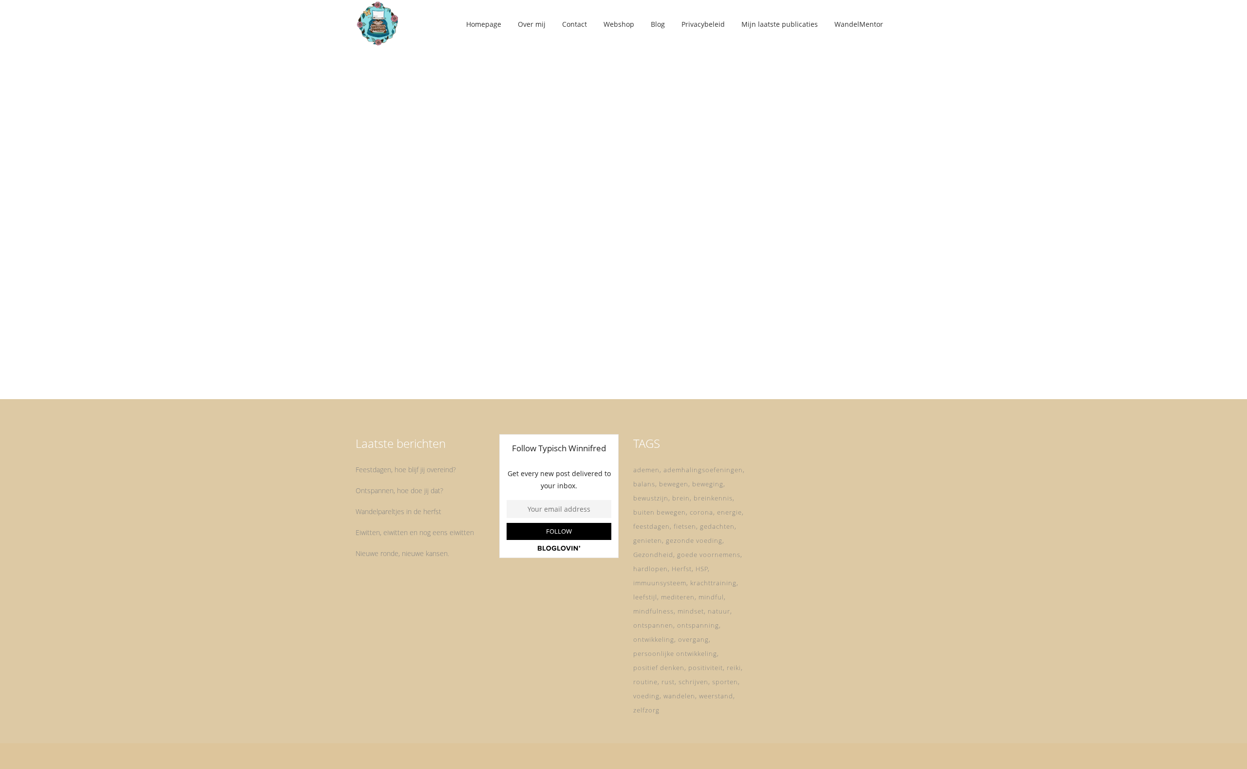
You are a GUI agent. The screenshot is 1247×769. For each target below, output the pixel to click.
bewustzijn (650, 498)
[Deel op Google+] (446, 362)
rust (668, 681)
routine (645, 681)
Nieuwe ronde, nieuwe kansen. (402, 553)
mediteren (678, 597)
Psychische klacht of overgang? (438, 248)
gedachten (717, 526)
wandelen (679, 696)
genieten (647, 540)
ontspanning (698, 625)
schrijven (693, 681)
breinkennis (713, 498)
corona (701, 512)
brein (681, 498)
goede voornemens (708, 554)
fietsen (685, 526)
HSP (702, 568)
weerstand (716, 696)
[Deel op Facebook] (423, 362)
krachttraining (713, 582)
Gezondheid (653, 554)
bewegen (673, 484)
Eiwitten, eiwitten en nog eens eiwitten (415, 532)
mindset (691, 611)
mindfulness (653, 611)
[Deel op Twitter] (433, 362)
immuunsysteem (659, 582)
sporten (725, 681)
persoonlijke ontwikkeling (675, 653)
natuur (719, 611)
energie (729, 512)
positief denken (658, 667)
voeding (646, 696)
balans (644, 484)
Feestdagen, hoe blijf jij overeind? (406, 469)
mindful (711, 597)
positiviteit (705, 667)
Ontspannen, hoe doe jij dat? (399, 490)
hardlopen (650, 568)
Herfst (682, 568)
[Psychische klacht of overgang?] (439, 140)
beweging (707, 484)
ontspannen (653, 625)
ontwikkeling (653, 639)
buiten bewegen (659, 512)
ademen (646, 469)
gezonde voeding (694, 540)
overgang (693, 639)
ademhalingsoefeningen (703, 469)
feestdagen (651, 526)
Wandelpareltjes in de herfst (398, 511)
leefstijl (645, 597)
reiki (734, 667)
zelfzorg (646, 710)
